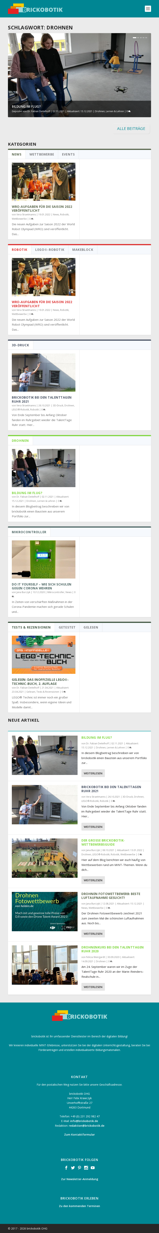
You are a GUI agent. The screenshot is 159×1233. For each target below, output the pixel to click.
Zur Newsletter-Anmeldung (79, 1179)
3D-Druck (58, 405)
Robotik (64, 214)
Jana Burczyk (23, 592)
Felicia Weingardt (95, 957)
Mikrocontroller (55, 592)
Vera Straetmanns (26, 214)
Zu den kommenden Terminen (79, 1206)
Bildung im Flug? (26, 106)
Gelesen (30, 691)
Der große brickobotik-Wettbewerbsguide (103, 842)
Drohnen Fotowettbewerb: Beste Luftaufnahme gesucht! (110, 896)
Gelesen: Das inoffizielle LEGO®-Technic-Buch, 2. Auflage (40, 682)
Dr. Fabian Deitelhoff (38, 111)
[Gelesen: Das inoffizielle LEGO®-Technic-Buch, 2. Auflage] (43, 655)
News (56, 214)
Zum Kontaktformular (79, 1134)
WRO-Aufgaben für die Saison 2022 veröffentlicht (42, 209)
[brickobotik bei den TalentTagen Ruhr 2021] (43, 372)
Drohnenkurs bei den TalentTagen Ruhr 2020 (112, 949)
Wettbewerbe (19, 218)
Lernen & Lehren (115, 111)
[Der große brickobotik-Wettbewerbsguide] (45, 858)
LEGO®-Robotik (20, 409)
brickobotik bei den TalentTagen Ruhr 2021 (42, 399)
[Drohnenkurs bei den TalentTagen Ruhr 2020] (45, 965)
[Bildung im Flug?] (43, 468)
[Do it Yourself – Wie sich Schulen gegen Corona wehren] (43, 559)
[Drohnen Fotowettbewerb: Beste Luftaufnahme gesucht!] (45, 911)
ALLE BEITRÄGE (131, 128)
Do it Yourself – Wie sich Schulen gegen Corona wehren (42, 586)
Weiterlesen (93, 773)
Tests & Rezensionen (47, 691)
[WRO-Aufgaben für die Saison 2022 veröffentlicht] (43, 182)
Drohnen (100, 111)
